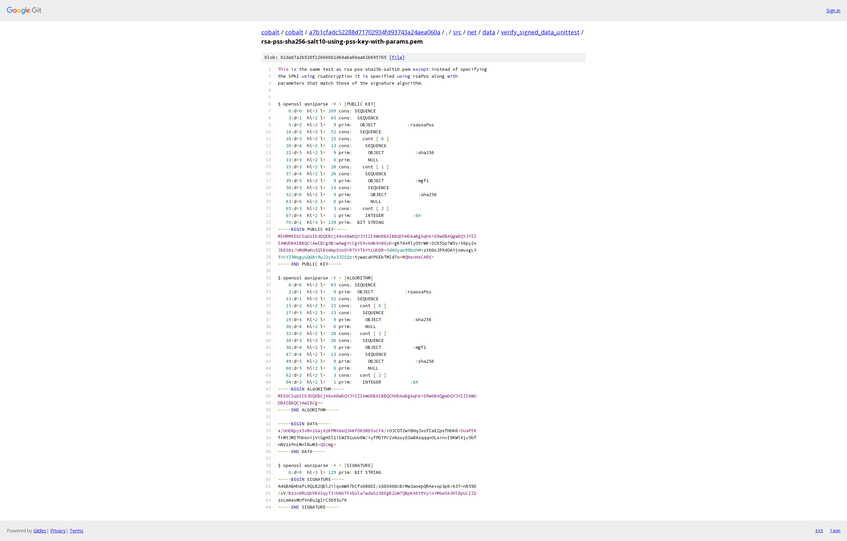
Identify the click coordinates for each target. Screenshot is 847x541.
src (457, 32)
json (835, 530)
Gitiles (39, 530)
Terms (76, 530)
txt (819, 530)
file (397, 57)
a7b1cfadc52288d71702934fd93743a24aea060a (374, 32)
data (488, 32)
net (472, 32)
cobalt (270, 32)
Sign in (833, 10)
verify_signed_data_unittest (540, 32)
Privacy (58, 530)
